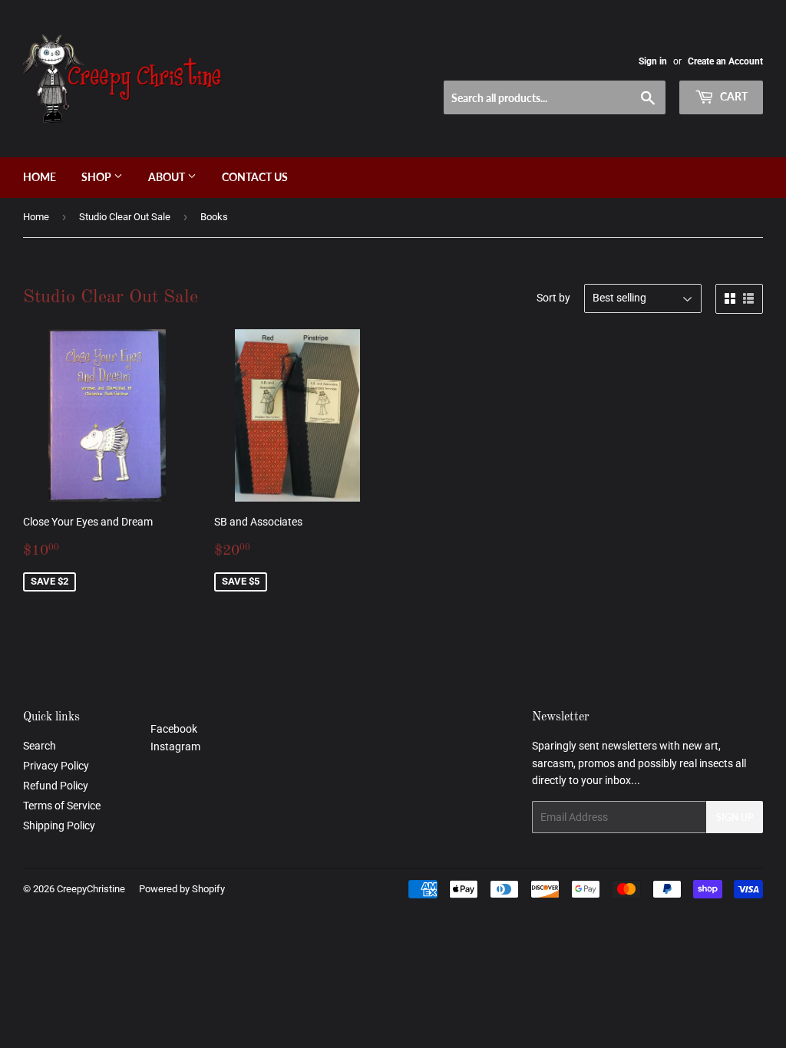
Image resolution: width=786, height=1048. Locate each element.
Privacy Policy (56, 766)
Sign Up (734, 817)
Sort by (553, 298)
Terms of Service (62, 805)
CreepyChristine (91, 889)
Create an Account (725, 61)
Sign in (653, 61)
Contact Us (255, 176)
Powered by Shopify (182, 889)
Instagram (175, 746)
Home (39, 176)
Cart (733, 96)
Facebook (173, 729)
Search (39, 746)
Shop (97, 176)
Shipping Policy (59, 825)
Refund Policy (55, 785)
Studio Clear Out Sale (124, 216)
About (167, 176)
